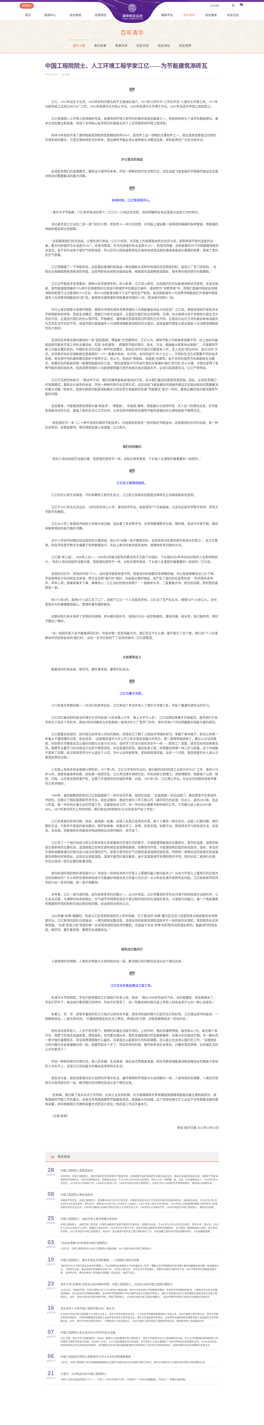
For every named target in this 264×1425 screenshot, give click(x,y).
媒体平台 (167, 15)
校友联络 (75, 15)
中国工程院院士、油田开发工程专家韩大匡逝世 (88, 1218)
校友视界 (185, 45)
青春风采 (121, 45)
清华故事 (100, 45)
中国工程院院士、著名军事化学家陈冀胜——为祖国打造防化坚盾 (99, 1260)
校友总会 (233, 15)
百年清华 (189, 15)
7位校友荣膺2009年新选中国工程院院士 (84, 1243)
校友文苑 (142, 45)
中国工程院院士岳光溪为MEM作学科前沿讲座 (88, 1332)
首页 (28, 15)
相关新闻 (64, 1156)
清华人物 (79, 45)
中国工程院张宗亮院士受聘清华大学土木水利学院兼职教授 (95, 1356)
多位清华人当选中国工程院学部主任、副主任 (87, 1308)
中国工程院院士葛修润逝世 (76, 1194)
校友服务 (211, 15)
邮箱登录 (26, 5)
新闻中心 (50, 15)
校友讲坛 (164, 45)
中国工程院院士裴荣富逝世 (76, 1170)
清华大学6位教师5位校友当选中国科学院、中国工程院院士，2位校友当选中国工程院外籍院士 (116, 1284)
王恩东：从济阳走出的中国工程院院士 (83, 1373)
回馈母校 (100, 15)
